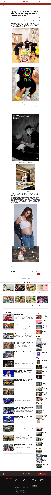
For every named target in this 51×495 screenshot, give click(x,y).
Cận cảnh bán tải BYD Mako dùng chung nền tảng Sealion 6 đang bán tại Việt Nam (23, 380)
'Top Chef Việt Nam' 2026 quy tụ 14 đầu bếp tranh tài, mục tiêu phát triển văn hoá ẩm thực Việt (20, 293)
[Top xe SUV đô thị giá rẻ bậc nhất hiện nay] (39, 443)
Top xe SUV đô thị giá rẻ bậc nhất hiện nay (44, 443)
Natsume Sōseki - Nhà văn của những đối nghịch (44, 361)
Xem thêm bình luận (26, 278)
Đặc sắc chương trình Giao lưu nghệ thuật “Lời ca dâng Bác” (45, 398)
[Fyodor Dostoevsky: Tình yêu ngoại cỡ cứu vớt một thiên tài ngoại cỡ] (39, 366)
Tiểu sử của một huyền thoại (44, 410)
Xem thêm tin (18, 452)
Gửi (38, 273)
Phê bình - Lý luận (42, 478)
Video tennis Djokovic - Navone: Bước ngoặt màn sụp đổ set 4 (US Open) (23, 417)
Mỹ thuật (16, 480)
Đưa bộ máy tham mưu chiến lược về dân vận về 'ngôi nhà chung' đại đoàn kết (44, 322)
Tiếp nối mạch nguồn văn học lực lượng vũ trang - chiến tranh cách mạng (44, 344)
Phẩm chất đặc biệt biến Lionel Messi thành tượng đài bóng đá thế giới (42, 305)
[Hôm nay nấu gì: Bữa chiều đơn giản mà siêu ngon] (8, 299)
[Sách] (39, 416)
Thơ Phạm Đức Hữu (45, 405)
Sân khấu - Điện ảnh (34, 480)
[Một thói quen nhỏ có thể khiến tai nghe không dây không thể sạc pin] (8, 354)
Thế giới (38, 358)
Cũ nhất (39, 271)
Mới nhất (36, 271)
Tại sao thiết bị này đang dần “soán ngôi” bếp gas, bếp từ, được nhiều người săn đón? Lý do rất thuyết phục (8, 293)
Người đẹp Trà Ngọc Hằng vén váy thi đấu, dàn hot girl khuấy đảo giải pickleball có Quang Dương (44, 384)
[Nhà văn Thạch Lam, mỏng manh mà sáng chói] (39, 349)
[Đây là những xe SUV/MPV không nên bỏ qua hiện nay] (39, 438)
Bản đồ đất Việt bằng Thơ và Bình (44, 338)
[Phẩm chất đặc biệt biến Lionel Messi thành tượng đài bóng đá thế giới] (42, 299)
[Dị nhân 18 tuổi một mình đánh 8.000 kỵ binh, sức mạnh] (8, 391)
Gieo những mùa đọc (18, 314)
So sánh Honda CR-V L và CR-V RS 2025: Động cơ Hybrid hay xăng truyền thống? (44, 434)
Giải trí (38, 381)
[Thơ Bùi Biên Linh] (39, 421)
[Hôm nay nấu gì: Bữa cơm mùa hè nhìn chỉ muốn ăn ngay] (31, 287)
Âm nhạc (24, 480)
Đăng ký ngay (42, 473)
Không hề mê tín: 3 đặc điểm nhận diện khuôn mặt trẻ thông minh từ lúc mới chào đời (42, 293)
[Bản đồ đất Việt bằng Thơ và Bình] (39, 339)
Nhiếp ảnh (38, 448)
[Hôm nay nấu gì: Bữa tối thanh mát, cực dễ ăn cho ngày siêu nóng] (20, 299)
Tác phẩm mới (39, 403)
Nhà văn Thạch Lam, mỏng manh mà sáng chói (44, 348)
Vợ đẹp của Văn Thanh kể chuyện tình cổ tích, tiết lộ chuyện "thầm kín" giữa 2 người (44, 394)
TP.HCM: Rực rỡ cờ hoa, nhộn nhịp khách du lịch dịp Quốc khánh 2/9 (44, 451)
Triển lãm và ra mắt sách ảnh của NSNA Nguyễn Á (45, 465)
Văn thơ (38, 336)
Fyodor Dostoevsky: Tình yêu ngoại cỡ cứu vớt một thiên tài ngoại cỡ (44, 367)
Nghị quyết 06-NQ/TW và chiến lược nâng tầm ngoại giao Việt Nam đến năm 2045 (44, 317)
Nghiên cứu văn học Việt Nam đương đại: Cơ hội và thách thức (44, 353)
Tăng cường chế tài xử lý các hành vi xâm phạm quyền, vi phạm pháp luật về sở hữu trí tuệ (45, 327)
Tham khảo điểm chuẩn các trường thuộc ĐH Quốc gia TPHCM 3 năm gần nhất (45, 389)
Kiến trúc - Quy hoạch (26, 478)
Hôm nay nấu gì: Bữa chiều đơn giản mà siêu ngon (8, 304)
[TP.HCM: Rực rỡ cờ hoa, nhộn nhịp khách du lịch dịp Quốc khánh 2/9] (8, 326)
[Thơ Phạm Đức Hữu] (39, 406)
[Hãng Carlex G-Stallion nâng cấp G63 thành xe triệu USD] (8, 363)
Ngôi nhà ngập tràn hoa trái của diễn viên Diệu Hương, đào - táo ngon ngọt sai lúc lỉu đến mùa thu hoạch (31, 305)
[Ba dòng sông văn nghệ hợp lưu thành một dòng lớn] (39, 331)
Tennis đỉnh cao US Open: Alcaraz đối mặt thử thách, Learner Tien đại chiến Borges (23, 408)
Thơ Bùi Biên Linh (44, 419)
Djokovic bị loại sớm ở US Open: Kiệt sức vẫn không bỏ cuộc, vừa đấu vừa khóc (23, 371)
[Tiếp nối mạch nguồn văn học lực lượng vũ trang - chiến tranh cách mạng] (39, 344)
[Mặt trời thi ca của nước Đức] (39, 376)
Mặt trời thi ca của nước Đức (44, 375)
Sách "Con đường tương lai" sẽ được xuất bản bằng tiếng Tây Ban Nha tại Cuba (44, 416)
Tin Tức (38, 313)
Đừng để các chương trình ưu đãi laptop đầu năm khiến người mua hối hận (23, 436)
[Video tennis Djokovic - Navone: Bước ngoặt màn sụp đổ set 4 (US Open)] (8, 419)
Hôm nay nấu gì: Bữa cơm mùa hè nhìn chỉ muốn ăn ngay (31, 292)
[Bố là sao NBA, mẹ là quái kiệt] (8, 345)
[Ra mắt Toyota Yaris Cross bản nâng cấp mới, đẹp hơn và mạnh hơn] (8, 428)
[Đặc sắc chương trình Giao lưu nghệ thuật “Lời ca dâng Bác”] (39, 398)
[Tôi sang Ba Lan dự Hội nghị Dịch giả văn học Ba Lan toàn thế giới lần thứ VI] (39, 371)
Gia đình (12, 9)
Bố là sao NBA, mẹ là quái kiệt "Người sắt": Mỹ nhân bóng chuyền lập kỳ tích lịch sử (23, 343)
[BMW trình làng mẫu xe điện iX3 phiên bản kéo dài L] (8, 400)
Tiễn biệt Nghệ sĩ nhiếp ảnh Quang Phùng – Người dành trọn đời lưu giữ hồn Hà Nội (44, 461)
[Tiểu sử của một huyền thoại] (39, 411)
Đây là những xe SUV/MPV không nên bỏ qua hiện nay (44, 438)
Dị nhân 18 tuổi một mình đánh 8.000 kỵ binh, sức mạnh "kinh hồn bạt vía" (23, 389)
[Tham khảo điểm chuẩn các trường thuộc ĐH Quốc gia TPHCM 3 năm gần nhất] (39, 389)
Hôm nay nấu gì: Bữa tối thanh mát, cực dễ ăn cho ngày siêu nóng (19, 305)
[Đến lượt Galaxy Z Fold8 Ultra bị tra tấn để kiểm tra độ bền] (8, 447)
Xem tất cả (32, 271)
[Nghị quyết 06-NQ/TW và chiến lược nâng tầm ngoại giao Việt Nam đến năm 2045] (39, 317)
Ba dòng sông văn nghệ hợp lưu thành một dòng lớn (44, 331)
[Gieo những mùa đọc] (8, 317)
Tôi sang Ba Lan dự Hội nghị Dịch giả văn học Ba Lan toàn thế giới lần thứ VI (45, 371)
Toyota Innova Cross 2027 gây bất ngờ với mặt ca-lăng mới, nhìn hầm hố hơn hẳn (23, 334)
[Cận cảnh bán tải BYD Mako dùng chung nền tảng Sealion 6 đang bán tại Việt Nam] (8, 382)
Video (37, 425)
